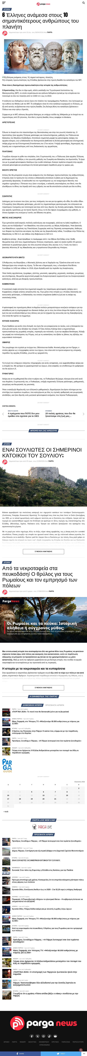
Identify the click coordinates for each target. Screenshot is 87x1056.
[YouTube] (55, 1036)
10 (8, 795)
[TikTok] (49, 1036)
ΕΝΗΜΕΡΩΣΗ (44, 1042)
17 (8, 799)
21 (55, 799)
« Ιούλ (6, 812)
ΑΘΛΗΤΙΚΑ (32, 1042)
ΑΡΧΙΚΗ (6, 1042)
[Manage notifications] (81, 1050)
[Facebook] (31, 1036)
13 (43, 795)
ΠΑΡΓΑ (49, 32)
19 (32, 799)
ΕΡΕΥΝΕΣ (55, 1042)
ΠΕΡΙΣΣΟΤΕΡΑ (78, 1042)
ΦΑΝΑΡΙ (23, 1042)
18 (20, 799)
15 (67, 795)
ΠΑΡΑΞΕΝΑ (66, 1042)
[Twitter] (37, 1036)
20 (43, 799)
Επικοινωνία (45, 1045)
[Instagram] (43, 1036)
